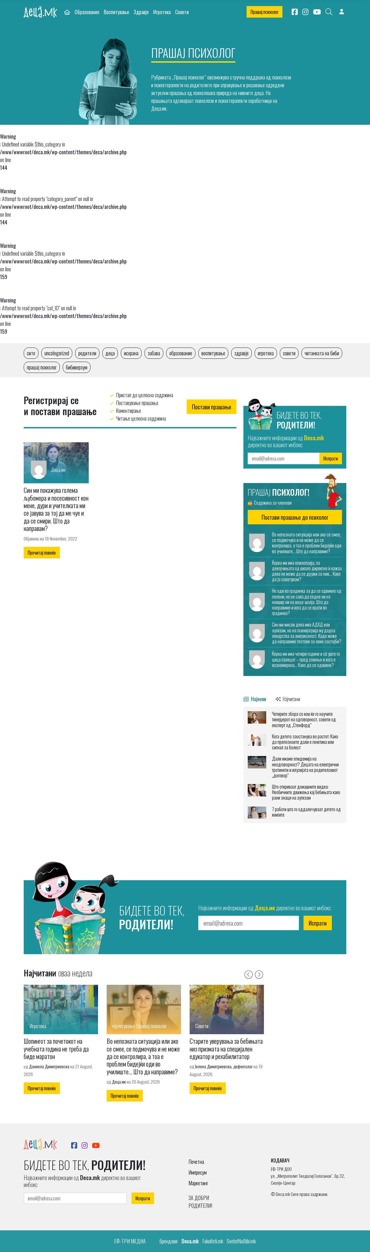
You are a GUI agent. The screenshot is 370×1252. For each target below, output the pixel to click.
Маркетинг (198, 1183)
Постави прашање (211, 406)
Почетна (196, 1161)
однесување (123, 1026)
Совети (182, 12)
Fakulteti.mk (212, 1241)
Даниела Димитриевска (49, 1066)
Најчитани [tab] (291, 699)
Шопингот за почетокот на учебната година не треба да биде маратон (56, 1048)
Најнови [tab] (258, 699)
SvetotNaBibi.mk (241, 1241)
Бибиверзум (76, 367)
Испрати (330, 458)
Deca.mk (190, 1241)
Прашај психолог (264, 11)
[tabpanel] (294, 765)
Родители (87, 353)
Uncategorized (57, 353)
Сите (31, 353)
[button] (249, 974)
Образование (87, 12)
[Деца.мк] (56, 462)
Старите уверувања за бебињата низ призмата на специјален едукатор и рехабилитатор (226, 1048)
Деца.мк (119, 1081)
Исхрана (131, 353)
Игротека (162, 12)
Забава (154, 353)
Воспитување (116, 12)
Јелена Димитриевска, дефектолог (224, 1066)
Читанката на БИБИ (322, 353)
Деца (110, 353)
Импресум (197, 1172)
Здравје (141, 12)
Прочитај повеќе (42, 552)
